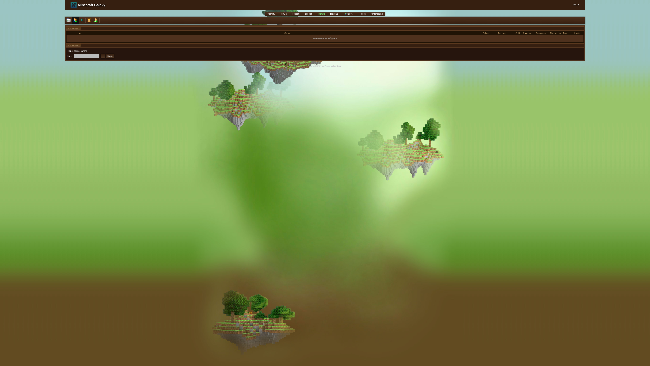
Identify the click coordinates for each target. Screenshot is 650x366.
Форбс (576, 33)
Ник (79, 33)
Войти (576, 5)
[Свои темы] (95, 20)
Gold (517, 33)
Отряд (287, 33)
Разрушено (541, 33)
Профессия (555, 33)
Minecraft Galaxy (91, 5)
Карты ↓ (350, 14)
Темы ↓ (283, 14)
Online (486, 33)
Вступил (502, 33)
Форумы (271, 14)
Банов (566, 33)
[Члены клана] (75, 20)
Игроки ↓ (309, 14)
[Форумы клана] (89, 20)
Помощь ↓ (335, 14)
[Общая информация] (68, 20)
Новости (296, 14)
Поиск (362, 14)
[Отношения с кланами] (82, 20)
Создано (527, 33)
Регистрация (377, 14)
